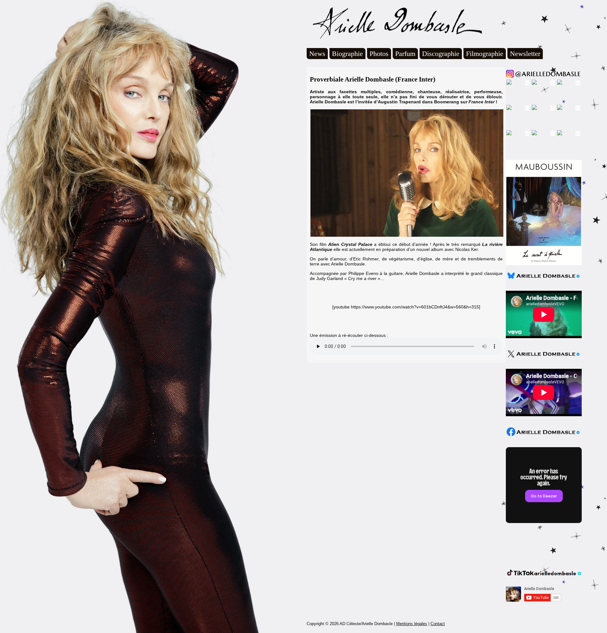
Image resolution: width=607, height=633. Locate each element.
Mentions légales (411, 623)
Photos (379, 54)
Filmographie (484, 54)
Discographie (440, 54)
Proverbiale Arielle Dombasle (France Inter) (372, 79)
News (317, 54)
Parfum (405, 54)
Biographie (347, 54)
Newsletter (525, 54)
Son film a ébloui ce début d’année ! (370, 244)
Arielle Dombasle (394, 22)
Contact (438, 623)
